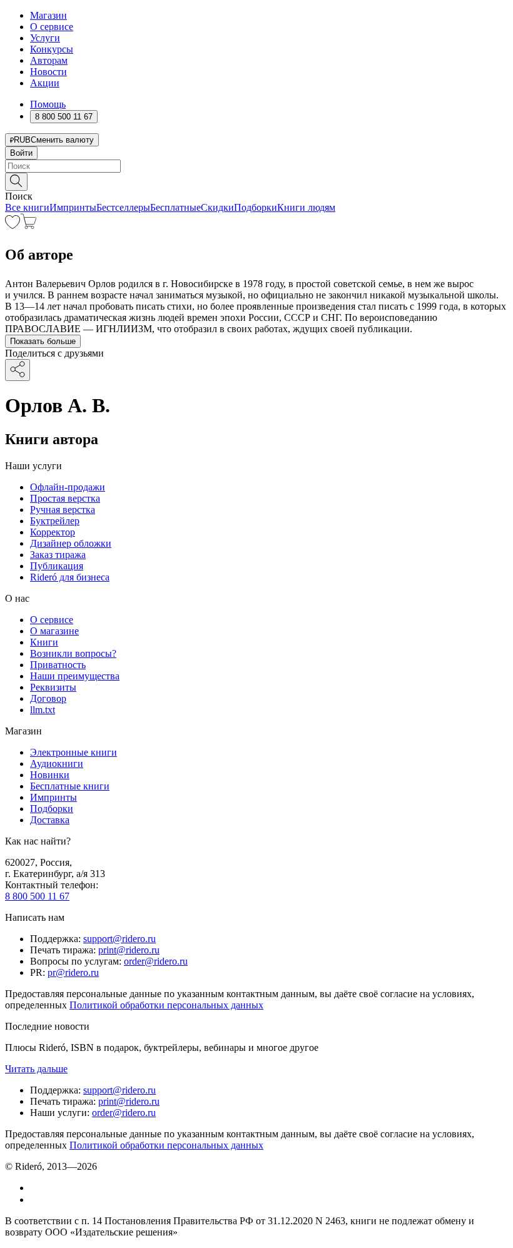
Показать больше (43, 341)
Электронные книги (73, 752)
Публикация (56, 566)
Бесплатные (175, 207)
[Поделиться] (17, 370)
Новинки (49, 774)
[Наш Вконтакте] (36, 1187)
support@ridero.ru (119, 938)
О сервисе (51, 26)
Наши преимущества (74, 676)
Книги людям (306, 207)
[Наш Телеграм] (35, 1199)
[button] (256, 181)
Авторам (49, 60)
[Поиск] (16, 182)
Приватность (58, 664)
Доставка (49, 819)
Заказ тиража (58, 554)
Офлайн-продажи (67, 487)
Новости (48, 71)
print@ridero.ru (129, 950)
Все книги (27, 207)
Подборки (255, 207)
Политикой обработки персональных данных (166, 1005)
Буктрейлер (54, 520)
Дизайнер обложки (70, 543)
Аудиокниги (56, 763)
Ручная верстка (62, 509)
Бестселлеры (123, 207)
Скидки (217, 207)
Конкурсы (51, 49)
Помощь (48, 104)
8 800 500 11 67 (37, 896)
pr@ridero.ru (73, 972)
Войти (21, 153)
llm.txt (42, 709)
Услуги (45, 38)
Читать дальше (36, 1068)
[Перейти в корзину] (28, 225)
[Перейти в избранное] (12, 225)
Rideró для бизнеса (69, 577)
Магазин (48, 15)
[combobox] (256, 166)
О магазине (54, 631)
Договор (48, 698)
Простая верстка (65, 498)
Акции (44, 83)
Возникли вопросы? (73, 653)
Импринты (72, 207)
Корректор (52, 532)
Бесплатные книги (69, 786)
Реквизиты (53, 687)
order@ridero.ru (156, 961)
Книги (44, 642)
